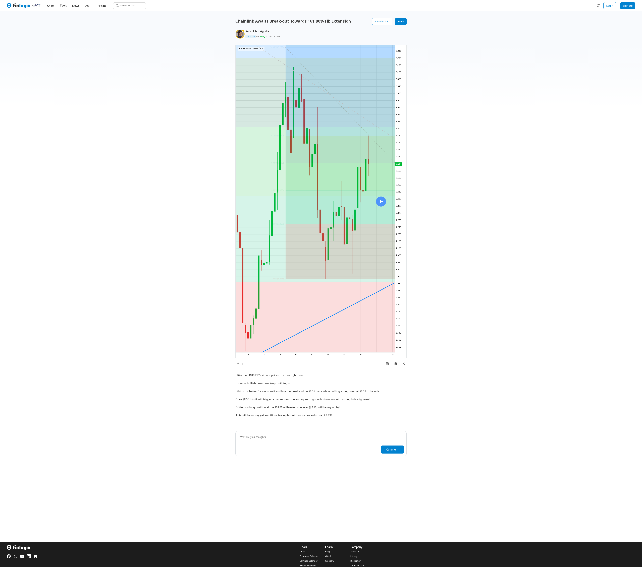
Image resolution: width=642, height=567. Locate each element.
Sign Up (628, 6)
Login (609, 6)
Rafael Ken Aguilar (257, 31)
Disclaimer (355, 561)
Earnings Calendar (308, 561)
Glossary (329, 561)
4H (257, 36)
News (75, 6)
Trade (401, 21)
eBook (328, 556)
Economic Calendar (309, 556)
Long (262, 36)
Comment (392, 449)
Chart (51, 6)
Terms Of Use (357, 565)
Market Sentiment (308, 565)
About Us (354, 551)
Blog (327, 551)
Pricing (102, 6)
